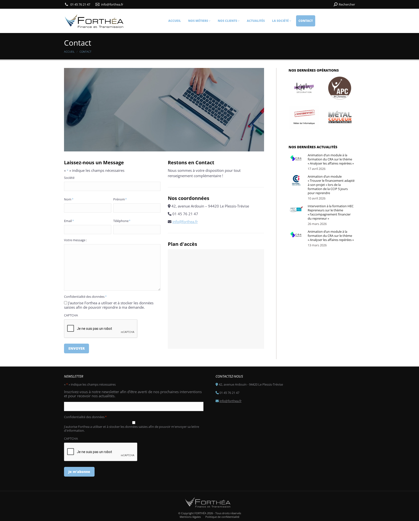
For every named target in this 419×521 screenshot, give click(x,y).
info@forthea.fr (185, 221)
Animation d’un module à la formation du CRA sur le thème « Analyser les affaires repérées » (331, 159)
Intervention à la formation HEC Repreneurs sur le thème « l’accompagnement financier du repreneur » (331, 212)
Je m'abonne (79, 471)
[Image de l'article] (296, 159)
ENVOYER (76, 348)
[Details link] (304, 88)
